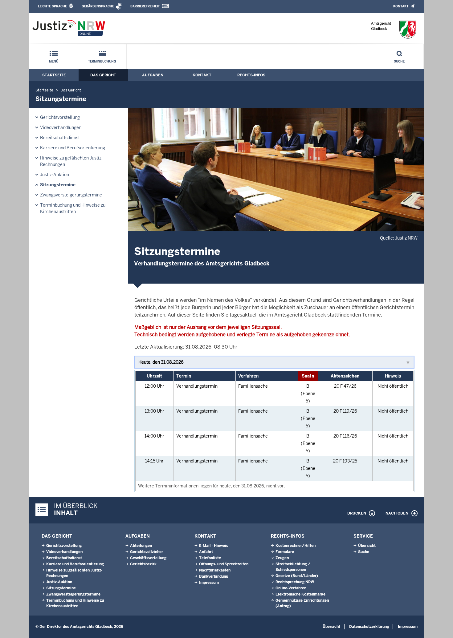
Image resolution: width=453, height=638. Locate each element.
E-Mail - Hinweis (213, 545)
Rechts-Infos (251, 75)
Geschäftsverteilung (148, 557)
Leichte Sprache (52, 6)
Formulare (284, 551)
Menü (53, 61)
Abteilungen (141, 545)
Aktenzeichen (345, 376)
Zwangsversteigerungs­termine (71, 195)
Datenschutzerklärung (369, 626)
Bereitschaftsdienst (60, 137)
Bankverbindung (213, 576)
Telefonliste (210, 557)
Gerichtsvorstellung (60, 117)
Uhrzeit (154, 376)
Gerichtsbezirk (143, 564)
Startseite (54, 75)
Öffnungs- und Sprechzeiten (223, 564)
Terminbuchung (102, 61)
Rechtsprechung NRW (294, 581)
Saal (306, 376)
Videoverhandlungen (60, 127)
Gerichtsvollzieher (146, 551)
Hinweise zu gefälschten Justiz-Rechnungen (71, 161)
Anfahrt (206, 551)
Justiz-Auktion (54, 174)
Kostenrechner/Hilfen (295, 545)
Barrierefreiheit (145, 6)
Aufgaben (152, 75)
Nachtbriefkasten (215, 570)
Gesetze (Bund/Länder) (296, 575)
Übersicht (367, 545)
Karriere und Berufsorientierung (72, 148)
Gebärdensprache (98, 6)
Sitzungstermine (58, 185)
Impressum (209, 582)
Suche (399, 61)
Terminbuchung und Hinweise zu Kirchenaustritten (72, 208)
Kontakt (400, 6)
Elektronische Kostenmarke (300, 594)
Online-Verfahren (290, 588)
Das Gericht (103, 75)
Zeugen (282, 557)
